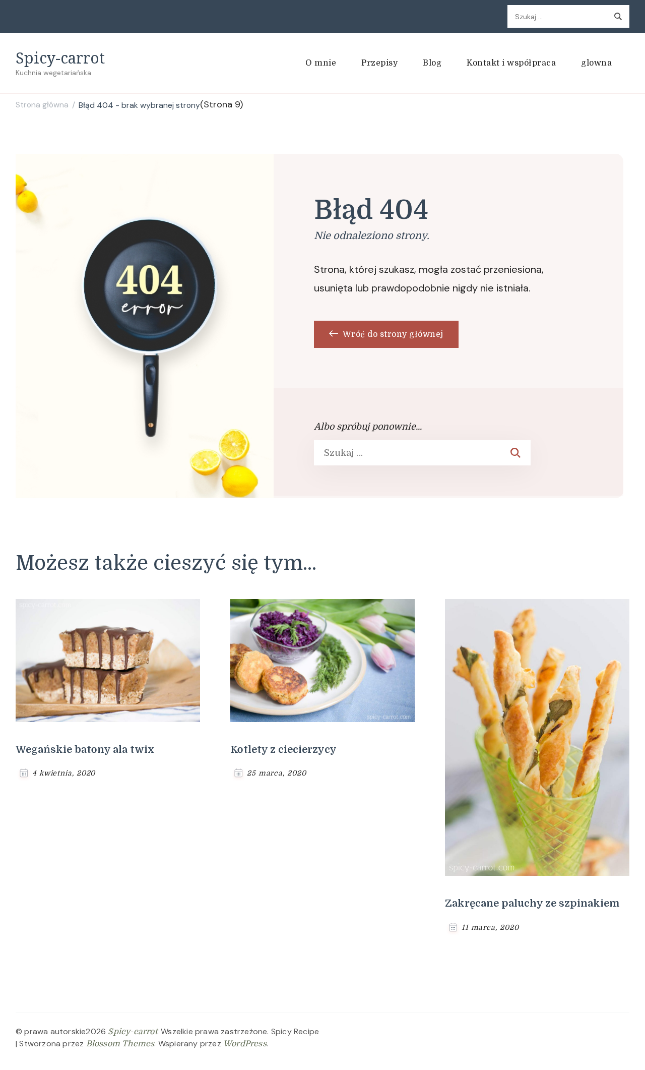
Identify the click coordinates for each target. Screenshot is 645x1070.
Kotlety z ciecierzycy (283, 749)
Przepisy (379, 63)
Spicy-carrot (60, 57)
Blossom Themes (120, 1043)
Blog (432, 63)
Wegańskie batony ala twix (85, 749)
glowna (596, 63)
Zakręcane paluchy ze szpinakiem (532, 903)
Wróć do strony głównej (392, 334)
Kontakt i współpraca (511, 63)
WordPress (245, 1043)
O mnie (320, 63)
